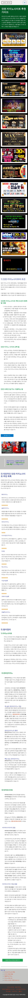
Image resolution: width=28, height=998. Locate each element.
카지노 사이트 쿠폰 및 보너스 (11, 980)
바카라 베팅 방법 (8, 974)
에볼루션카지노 (8, 976)
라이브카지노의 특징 (9, 972)
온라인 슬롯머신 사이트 (8, 989)
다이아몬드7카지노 (21, 989)
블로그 (20, 991)
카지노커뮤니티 (8, 978)
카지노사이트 (10, 987)
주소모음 (8, 991)
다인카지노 (15, 991)
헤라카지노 (18, 987)
